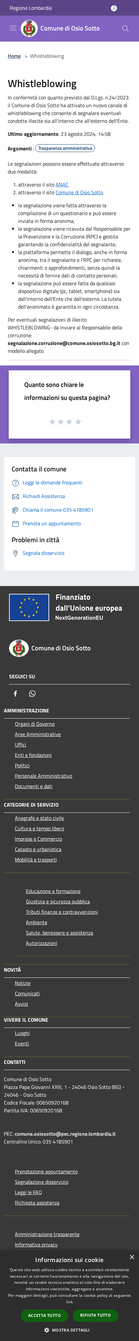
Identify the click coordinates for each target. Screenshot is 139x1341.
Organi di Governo (35, 724)
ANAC (62, 184)
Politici (22, 765)
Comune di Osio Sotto (79, 192)
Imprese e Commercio (38, 839)
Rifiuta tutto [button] (95, 1315)
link (69, 1302)
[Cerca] (125, 28)
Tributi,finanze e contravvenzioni (62, 912)
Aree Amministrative (38, 734)
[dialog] (69, 1295)
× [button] (131, 1257)
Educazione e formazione (53, 891)
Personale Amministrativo (43, 776)
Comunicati (27, 993)
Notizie (22, 983)
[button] (69, 1330)
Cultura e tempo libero (39, 828)
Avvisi (21, 1004)
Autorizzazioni (41, 943)
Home (14, 56)
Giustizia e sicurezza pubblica (58, 901)
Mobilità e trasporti (36, 859)
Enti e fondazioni (33, 755)
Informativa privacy (36, 1244)
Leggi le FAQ (28, 1192)
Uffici (20, 744)
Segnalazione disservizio (41, 1182)
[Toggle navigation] (13, 28)
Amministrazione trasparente (47, 1234)
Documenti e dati (33, 786)
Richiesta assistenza (37, 1203)
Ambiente (36, 922)
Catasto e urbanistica (38, 849)
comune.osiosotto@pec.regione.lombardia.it (65, 1134)
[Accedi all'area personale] (114, 8)
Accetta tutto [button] (44, 1315)
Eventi (22, 1043)
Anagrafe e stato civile (39, 818)
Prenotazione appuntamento (46, 1171)
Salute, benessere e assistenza (59, 933)
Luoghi (22, 1033)
